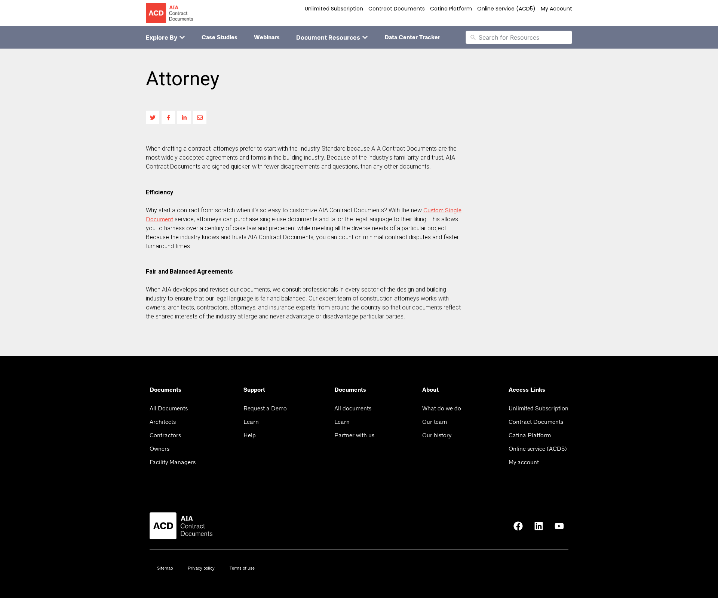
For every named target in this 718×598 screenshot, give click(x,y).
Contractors (165, 435)
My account (556, 8)
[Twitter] (152, 117)
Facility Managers (173, 462)
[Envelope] (199, 117)
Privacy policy (201, 568)
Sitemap (165, 568)
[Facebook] (518, 526)
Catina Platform (451, 8)
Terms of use (242, 568)
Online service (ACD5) (506, 8)
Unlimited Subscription (334, 8)
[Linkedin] (538, 526)
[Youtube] (559, 526)
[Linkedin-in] (184, 117)
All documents (352, 408)
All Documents (169, 408)
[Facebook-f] (168, 117)
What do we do (441, 408)
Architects (163, 421)
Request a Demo (265, 408)
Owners (159, 448)
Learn (251, 421)
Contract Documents (396, 8)
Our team (434, 421)
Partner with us (354, 435)
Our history (436, 435)
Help (249, 435)
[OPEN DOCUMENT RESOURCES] (365, 37)
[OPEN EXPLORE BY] (182, 37)
